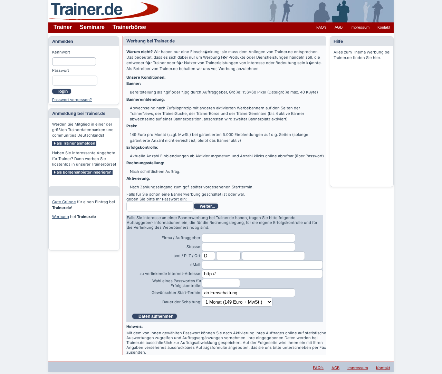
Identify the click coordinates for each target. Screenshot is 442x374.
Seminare (92, 27)
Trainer (63, 27)
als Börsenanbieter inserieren (84, 172)
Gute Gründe (64, 201)
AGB (339, 27)
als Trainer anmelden (76, 143)
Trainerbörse (129, 27)
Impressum (359, 27)
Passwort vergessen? (72, 99)
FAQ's (321, 27)
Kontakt (383, 27)
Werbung (60, 216)
